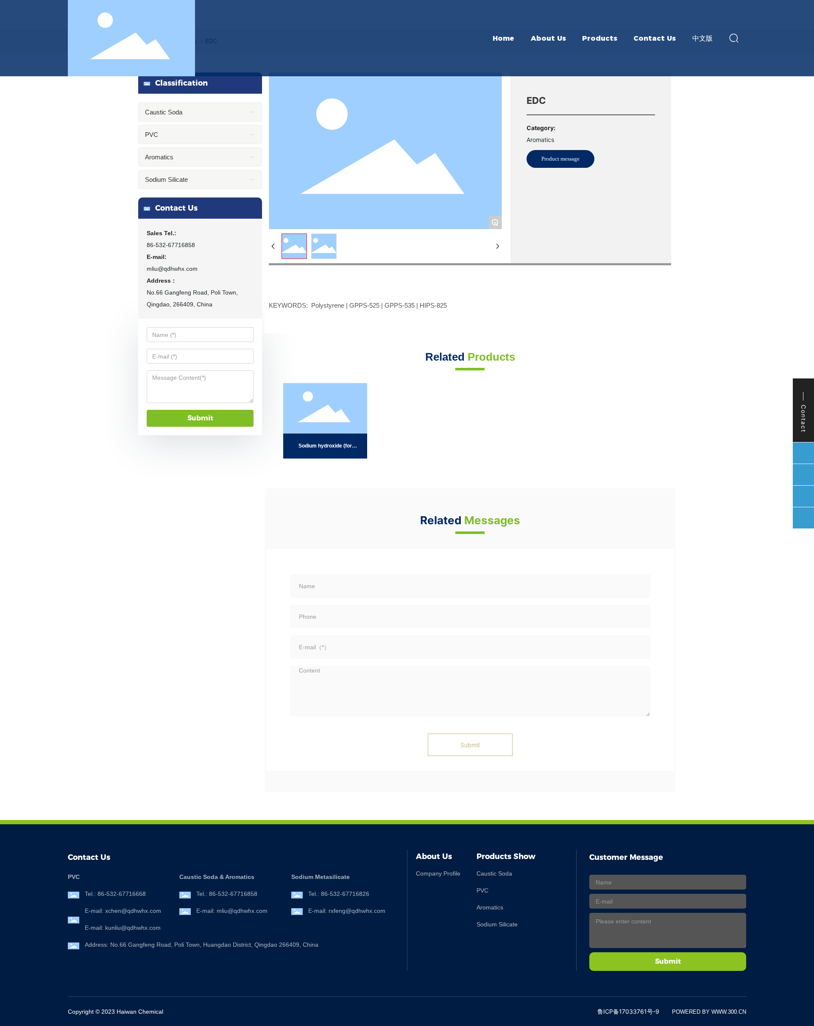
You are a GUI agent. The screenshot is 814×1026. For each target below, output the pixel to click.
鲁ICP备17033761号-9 (628, 1011)
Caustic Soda (494, 873)
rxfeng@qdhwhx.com (357, 910)
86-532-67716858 (171, 245)
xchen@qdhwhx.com (133, 910)
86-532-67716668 (122, 893)
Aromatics (490, 907)
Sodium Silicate (497, 924)
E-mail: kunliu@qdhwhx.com (123, 927)
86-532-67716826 (345, 893)
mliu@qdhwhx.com (172, 268)
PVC (482, 890)
